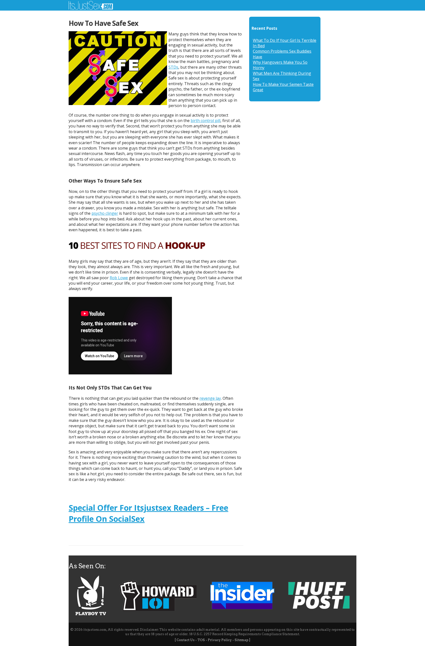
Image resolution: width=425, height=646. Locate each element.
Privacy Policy (220, 640)
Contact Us (186, 640)
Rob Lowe (119, 277)
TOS (201, 640)
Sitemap (241, 640)
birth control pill (205, 120)
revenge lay (210, 398)
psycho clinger (104, 213)
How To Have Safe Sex (103, 23)
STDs (173, 67)
